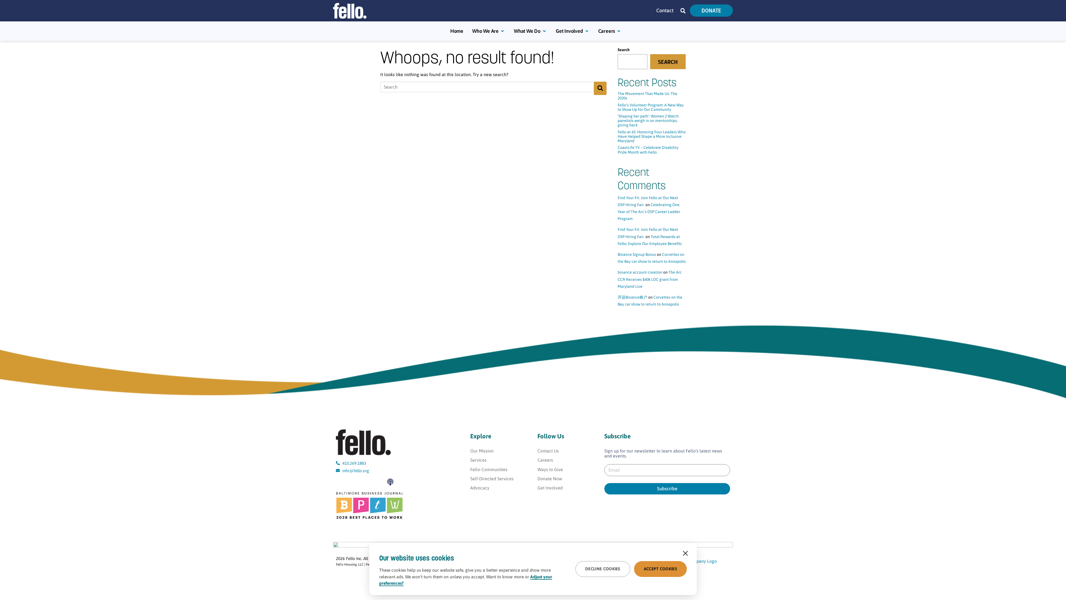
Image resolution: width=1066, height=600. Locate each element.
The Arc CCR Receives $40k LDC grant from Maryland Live (650, 279)
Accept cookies (660, 568)
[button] (683, 11)
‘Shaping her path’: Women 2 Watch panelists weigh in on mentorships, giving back (648, 120)
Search (624, 50)
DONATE (711, 10)
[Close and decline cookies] (685, 553)
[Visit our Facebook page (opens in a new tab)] (354, 482)
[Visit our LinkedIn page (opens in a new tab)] (379, 482)
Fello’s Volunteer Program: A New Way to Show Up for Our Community (651, 107)
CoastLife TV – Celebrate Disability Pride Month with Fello (648, 149)
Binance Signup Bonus (637, 254)
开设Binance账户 (632, 297)
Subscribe (667, 488)
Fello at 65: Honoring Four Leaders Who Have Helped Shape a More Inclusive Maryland (652, 136)
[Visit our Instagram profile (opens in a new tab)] (367, 482)
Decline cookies (602, 568)
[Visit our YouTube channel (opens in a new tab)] (341, 482)
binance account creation (640, 272)
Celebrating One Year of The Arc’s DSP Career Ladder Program (649, 211)
